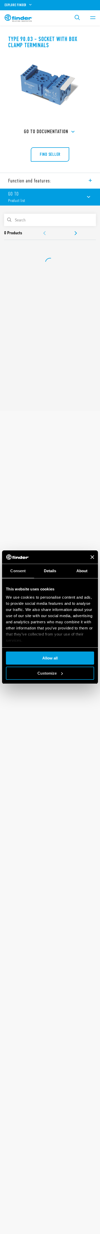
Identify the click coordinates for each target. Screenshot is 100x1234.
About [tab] (82, 571)
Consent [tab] (18, 571)
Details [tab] (50, 571)
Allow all (50, 658)
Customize (47, 673)
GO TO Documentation (46, 131)
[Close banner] (92, 557)
